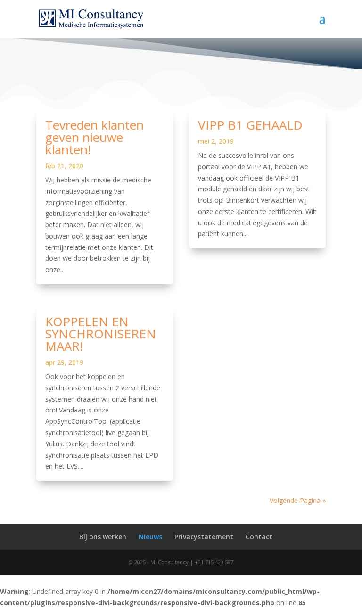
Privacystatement (203, 536)
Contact (259, 536)
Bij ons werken (102, 536)
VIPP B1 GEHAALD (250, 124)
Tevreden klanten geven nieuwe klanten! (94, 137)
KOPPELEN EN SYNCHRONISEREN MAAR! (100, 333)
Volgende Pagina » (298, 500)
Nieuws (150, 536)
